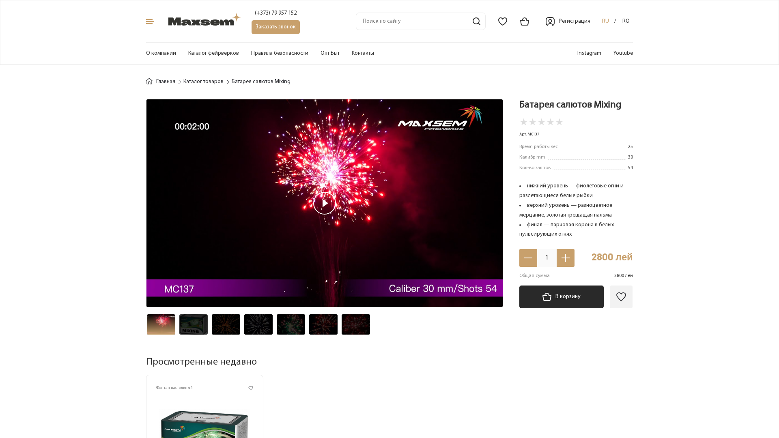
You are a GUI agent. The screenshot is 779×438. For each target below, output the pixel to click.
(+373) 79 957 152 (276, 13)
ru (605, 21)
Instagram (589, 53)
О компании (161, 53)
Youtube (623, 53)
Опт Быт (330, 53)
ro (626, 21)
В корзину (568, 297)
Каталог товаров (203, 82)
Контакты (363, 53)
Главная (165, 82)
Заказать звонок (276, 27)
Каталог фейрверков (213, 53)
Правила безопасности (279, 53)
